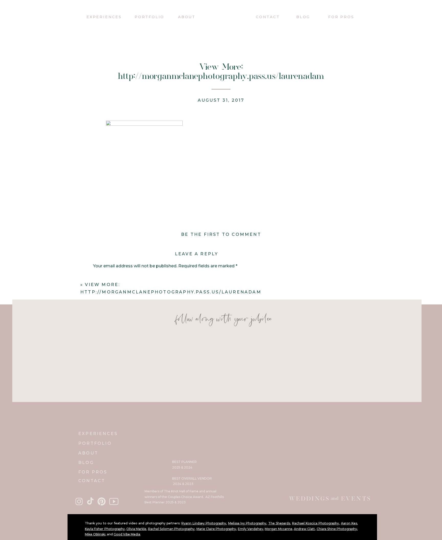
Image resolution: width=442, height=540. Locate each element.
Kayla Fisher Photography (105, 529)
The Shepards (279, 523)
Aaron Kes (349, 523)
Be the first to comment (221, 234)
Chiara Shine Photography (337, 529)
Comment (105, 276)
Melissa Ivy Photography (247, 523)
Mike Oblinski (95, 534)
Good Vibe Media (127, 534)
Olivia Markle (136, 529)
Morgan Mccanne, (279, 529)
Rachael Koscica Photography (315, 523)
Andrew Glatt (304, 529)
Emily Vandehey (250, 529)
